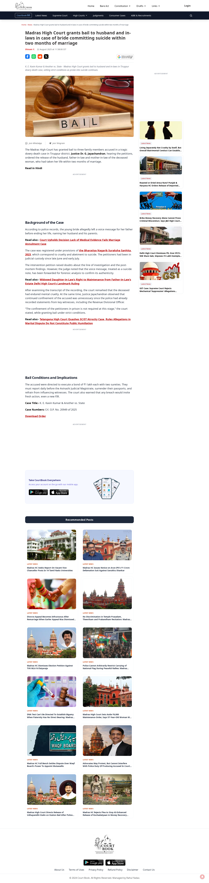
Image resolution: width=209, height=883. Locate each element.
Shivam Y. (30, 49)
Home (23, 25)
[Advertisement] (79, 196)
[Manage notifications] (202, 876)
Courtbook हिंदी (23, 15)
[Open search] (191, 15)
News (30, 25)
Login (187, 5)
